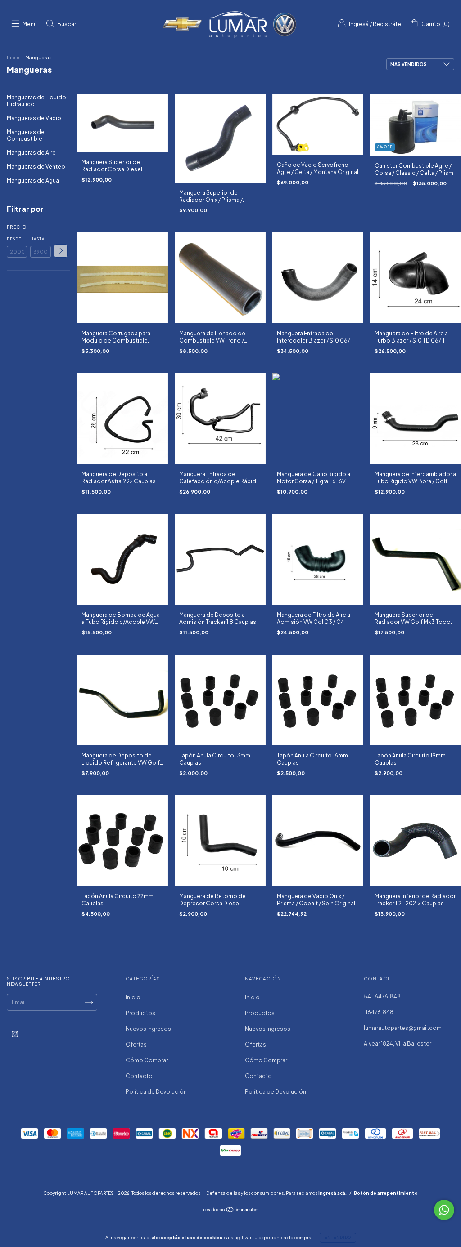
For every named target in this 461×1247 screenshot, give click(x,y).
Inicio (13, 57)
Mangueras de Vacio (34, 118)
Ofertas (136, 1044)
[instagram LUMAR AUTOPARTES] (15, 1033)
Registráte (387, 24)
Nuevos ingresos (148, 1028)
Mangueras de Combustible (26, 135)
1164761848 (378, 1012)
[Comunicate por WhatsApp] (444, 1210)
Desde (14, 239)
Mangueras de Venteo (36, 166)
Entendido (338, 1237)
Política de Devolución (156, 1091)
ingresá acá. (332, 1193)
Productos (140, 1013)
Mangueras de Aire (31, 152)
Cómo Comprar (147, 1060)
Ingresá (359, 24)
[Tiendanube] (231, 1210)
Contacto (139, 1076)
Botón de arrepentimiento (386, 1193)
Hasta (37, 239)
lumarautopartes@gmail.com (403, 1027)
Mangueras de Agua (33, 180)
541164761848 (382, 996)
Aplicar (61, 251)
